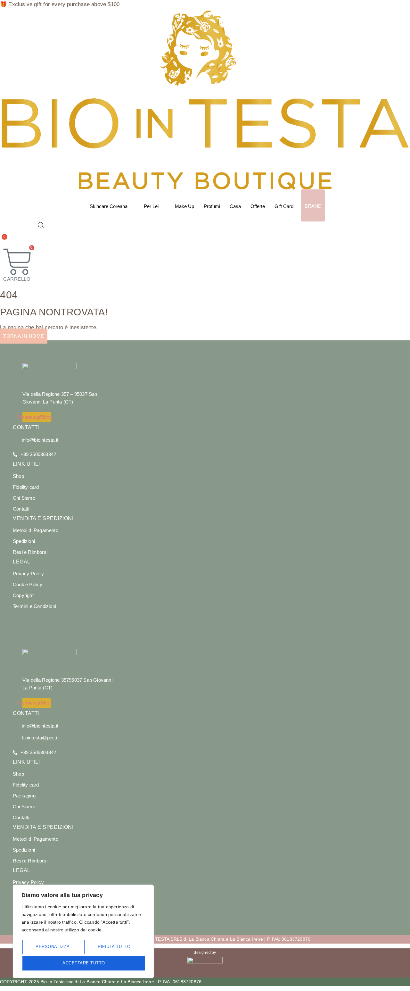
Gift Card (284, 206)
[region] (83, 931)
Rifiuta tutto (114, 946)
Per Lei (151, 206)
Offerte (257, 206)
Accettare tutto (83, 963)
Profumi (212, 206)
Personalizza (53, 946)
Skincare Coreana (108, 206)
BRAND (313, 206)
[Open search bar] (41, 225)
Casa (235, 206)
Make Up (184, 206)
